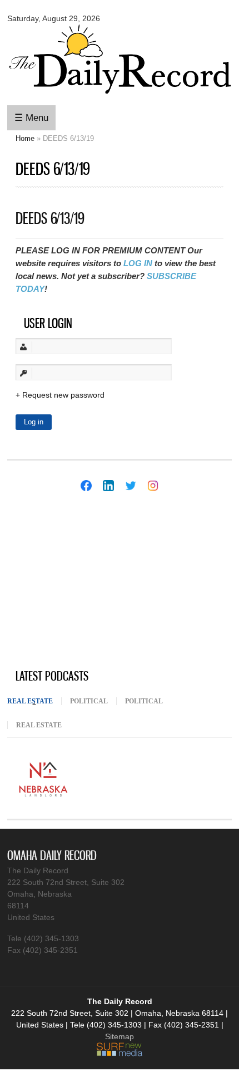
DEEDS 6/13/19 (50, 218)
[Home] (119, 96)
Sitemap (119, 1036)
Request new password (63, 394)
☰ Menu (31, 117)
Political (89, 701)
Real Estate (34, 701)
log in (137, 263)
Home (25, 138)
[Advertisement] (90, 581)
